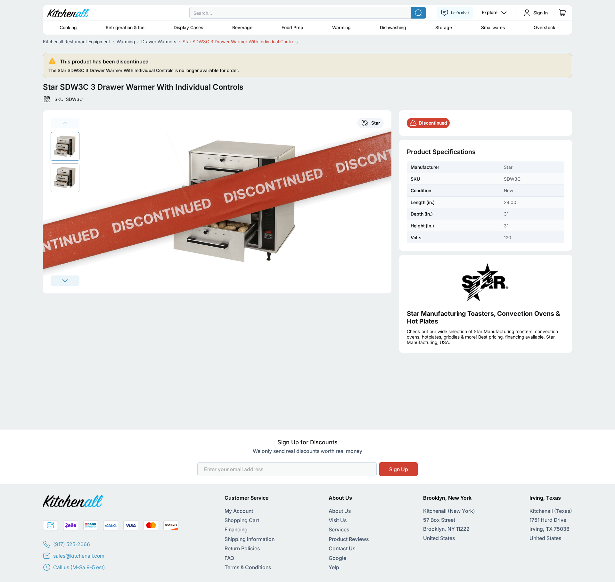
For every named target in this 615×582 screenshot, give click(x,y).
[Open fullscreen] (239, 201)
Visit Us (338, 520)
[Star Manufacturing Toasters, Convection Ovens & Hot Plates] (485, 282)
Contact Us (342, 548)
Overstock (544, 27)
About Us (340, 511)
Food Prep (292, 27)
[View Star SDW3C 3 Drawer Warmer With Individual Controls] (65, 146)
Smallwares (493, 27)
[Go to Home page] (68, 12)
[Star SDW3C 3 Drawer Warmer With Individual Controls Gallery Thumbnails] (65, 162)
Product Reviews (349, 539)
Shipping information (250, 539)
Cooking (68, 27)
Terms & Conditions (248, 567)
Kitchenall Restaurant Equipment (76, 41)
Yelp (334, 567)
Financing (236, 529)
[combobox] (307, 12)
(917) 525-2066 (71, 544)
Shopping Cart (242, 520)
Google (337, 558)
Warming (341, 27)
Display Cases (188, 27)
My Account (239, 511)
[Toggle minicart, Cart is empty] (562, 13)
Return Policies (242, 548)
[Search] (418, 13)
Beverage (242, 27)
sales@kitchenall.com (78, 556)
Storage (443, 27)
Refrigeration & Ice (125, 27)
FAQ (229, 558)
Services (339, 529)
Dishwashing (393, 27)
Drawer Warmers (158, 41)
